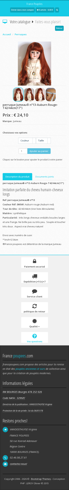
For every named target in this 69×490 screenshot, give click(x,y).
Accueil (7, 34)
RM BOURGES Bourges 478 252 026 (22, 392)
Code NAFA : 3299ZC (14, 398)
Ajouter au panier (39, 151)
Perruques (21, 34)
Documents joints (44, 176)
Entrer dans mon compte (22, 10)
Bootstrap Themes (41, 478)
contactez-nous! (18, 464)
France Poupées (34, 4)
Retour (59, 28)
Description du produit (17, 176)
